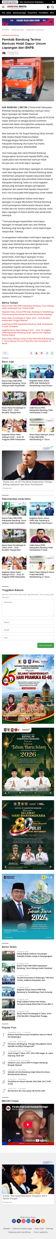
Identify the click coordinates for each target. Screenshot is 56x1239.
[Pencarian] (52, 7)
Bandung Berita (12, 52)
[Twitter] (19, 1221)
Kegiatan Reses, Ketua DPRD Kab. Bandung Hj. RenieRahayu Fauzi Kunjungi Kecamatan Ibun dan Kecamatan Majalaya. (28, 313)
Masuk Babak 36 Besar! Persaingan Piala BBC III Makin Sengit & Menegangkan (34, 955)
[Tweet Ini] (36, 353)
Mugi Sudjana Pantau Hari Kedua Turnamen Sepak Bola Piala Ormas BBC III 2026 (35, 1002)
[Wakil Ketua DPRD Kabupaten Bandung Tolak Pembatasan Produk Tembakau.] (42, 398)
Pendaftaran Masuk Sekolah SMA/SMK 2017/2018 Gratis (29, 1082)
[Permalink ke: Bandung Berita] (4, 53)
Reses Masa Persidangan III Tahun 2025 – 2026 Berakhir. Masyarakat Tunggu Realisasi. (26, 319)
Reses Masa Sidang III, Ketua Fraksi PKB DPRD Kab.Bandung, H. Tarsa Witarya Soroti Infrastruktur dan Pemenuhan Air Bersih (28, 341)
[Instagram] (23, 1221)
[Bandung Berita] (16, 7)
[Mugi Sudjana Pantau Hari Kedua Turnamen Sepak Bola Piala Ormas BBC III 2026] (8, 1003)
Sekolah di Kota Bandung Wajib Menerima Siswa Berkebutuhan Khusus (29, 1073)
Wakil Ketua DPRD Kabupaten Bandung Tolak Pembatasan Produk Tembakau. (27, 325)
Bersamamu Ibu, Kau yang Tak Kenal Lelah (26, 1091)
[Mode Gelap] (48, 7)
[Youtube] (33, 1221)
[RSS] (43, 1221)
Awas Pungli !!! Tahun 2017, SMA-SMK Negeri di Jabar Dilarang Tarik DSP (30, 1054)
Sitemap (49, 1228)
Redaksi (6, 1228)
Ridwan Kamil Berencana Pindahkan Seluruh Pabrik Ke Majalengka (30, 1035)
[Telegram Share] (47, 353)
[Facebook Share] (31, 353)
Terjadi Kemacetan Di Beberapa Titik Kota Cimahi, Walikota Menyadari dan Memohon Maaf (35, 979)
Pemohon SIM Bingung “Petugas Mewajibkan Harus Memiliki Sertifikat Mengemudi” (30, 1045)
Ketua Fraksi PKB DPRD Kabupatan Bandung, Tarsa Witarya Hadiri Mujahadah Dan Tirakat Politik (28, 307)
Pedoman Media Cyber (22, 1228)
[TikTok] (38, 1221)
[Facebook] (14, 1221)
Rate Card (39, 1228)
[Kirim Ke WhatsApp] (52, 353)
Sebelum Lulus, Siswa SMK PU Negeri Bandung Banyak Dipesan (27, 1064)
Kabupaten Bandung (10, 35)
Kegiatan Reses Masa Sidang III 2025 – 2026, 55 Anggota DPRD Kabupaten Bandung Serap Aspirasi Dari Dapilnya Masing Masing (26, 332)
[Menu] (3, 7)
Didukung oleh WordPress (19, 1232)
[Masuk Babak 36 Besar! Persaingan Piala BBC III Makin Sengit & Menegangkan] (8, 956)
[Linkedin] (28, 1221)
